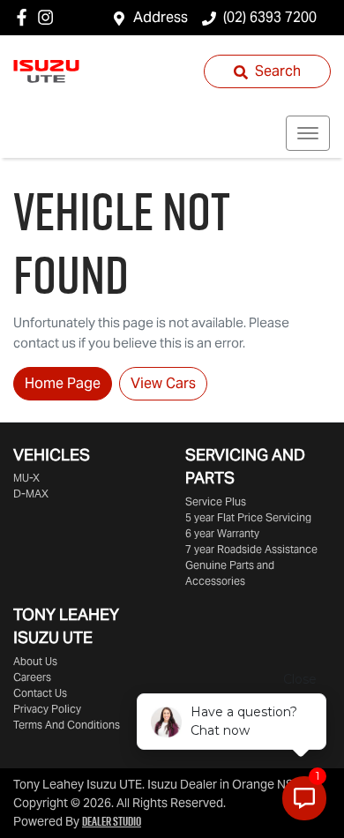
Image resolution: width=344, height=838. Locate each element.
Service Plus (215, 501)
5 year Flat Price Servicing (248, 517)
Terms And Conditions (66, 724)
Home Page (63, 383)
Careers (32, 677)
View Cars (163, 383)
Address (160, 17)
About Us (35, 661)
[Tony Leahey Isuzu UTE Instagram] (49, 17)
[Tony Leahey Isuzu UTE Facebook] (25, 17)
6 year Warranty (222, 533)
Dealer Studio (111, 821)
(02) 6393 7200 (270, 17)
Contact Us (40, 693)
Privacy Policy (47, 708)
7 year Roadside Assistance (251, 549)
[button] (308, 133)
